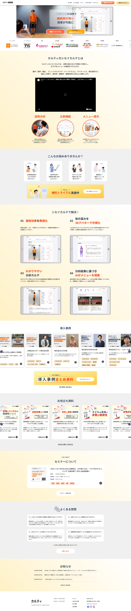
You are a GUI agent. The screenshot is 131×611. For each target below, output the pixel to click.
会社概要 (74, 606)
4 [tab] (62, 369)
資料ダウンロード (123, 2)
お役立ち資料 (88, 2)
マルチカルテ (95, 2)
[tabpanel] (65, 350)
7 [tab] (68, 369)
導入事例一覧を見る (65, 387)
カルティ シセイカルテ (59, 601)
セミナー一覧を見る (65, 493)
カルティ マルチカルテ (59, 598)
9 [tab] (72, 369)
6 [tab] (66, 369)
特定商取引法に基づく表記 (93, 601)
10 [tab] (74, 369)
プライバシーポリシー (92, 604)
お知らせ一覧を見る (65, 585)
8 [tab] (70, 369)
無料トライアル (108, 2)
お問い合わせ (65, 551)
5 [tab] (64, 369)
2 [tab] (58, 369)
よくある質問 (76, 2)
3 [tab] (60, 369)
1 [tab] (56, 369)
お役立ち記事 (75, 601)
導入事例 (70, 2)
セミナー (82, 2)
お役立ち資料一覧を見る (65, 444)
